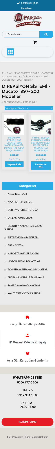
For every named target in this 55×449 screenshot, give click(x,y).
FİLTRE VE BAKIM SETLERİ (23, 237)
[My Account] (17, 42)
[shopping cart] (35, 42)
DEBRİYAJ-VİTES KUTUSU (23, 209)
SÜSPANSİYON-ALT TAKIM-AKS (26, 277)
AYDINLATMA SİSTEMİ (20, 201)
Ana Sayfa (7, 73)
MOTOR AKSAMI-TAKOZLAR (24, 261)
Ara (46, 34)
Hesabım (26, 8)
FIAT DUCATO (22, 73)
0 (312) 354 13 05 (29, 3)
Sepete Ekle (14, 164)
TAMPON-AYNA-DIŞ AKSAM (24, 285)
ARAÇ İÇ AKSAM (17, 193)
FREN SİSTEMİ (16, 245)
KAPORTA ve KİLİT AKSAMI (23, 253)
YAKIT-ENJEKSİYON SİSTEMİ (24, 293)
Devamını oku (41, 165)
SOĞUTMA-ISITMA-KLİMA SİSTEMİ (28, 269)
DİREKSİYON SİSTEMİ (20, 217)
